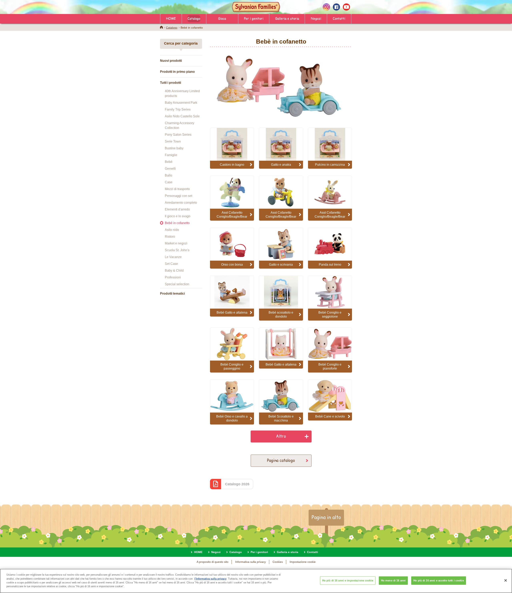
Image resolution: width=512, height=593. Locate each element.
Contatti (339, 18)
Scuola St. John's (177, 250)
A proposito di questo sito (212, 561)
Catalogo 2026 (237, 484)
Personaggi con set (178, 195)
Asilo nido (172, 229)
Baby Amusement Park (181, 102)
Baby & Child (174, 270)
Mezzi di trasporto (177, 189)
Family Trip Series (178, 109)
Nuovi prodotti (171, 60)
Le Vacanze (173, 257)
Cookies (278, 561)
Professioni (173, 277)
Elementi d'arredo (177, 209)
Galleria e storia (287, 18)
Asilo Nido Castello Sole (182, 116)
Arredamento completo (181, 202)
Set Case (171, 263)
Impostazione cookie (303, 561)
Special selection (177, 284)
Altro (281, 436)
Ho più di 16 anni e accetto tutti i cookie (438, 580)
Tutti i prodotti (170, 82)
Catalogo (194, 18)
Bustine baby (174, 148)
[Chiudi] (505, 580)
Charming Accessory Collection (179, 125)
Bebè (168, 161)
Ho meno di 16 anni (393, 580)
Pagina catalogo (281, 460)
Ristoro (170, 236)
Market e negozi (176, 243)
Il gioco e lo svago (177, 216)
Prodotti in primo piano (177, 71)
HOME (171, 18)
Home (161, 27)
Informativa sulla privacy (250, 561)
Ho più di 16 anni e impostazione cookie (347, 580)
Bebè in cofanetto (177, 223)
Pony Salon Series (178, 134)
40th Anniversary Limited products (182, 93)
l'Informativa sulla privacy (210, 578)
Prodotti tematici (172, 293)
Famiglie (171, 155)
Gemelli (170, 168)
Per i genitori (253, 18)
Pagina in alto (326, 517)
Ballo (168, 175)
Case (168, 182)
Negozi (316, 18)
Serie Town (173, 141)
